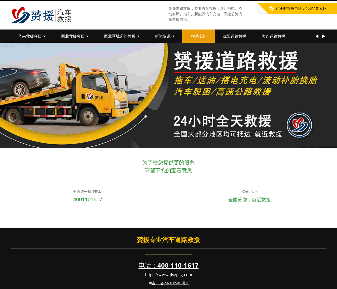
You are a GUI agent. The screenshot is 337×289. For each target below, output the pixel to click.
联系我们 (199, 36)
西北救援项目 (73, 36)
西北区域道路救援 (120, 36)
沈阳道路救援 (234, 36)
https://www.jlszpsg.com (168, 274)
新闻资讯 (163, 36)
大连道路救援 (273, 36)
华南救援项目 (30, 36)
